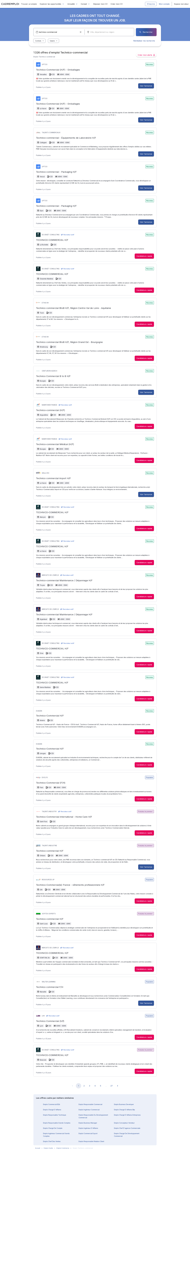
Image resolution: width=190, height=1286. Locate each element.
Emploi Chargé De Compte (52, 1128)
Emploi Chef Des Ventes (52, 1141)
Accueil (37, 1148)
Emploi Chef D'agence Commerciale (127, 1128)
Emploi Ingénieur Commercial (89, 1110)
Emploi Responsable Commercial (90, 1104)
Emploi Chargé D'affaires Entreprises (127, 1115)
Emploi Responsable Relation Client (91, 1141)
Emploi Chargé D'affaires (52, 1110)
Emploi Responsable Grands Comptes (56, 1123)
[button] (80, 32)
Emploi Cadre (48, 1148)
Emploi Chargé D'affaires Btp (124, 1110)
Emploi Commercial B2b (51, 1104)
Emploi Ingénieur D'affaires (88, 1128)
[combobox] (59, 32)
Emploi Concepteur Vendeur (124, 1123)
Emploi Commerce (63, 1148)
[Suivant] (117, 1085)
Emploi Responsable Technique (54, 1115)
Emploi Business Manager (88, 1123)
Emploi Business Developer (124, 1104)
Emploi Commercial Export (88, 1133)
